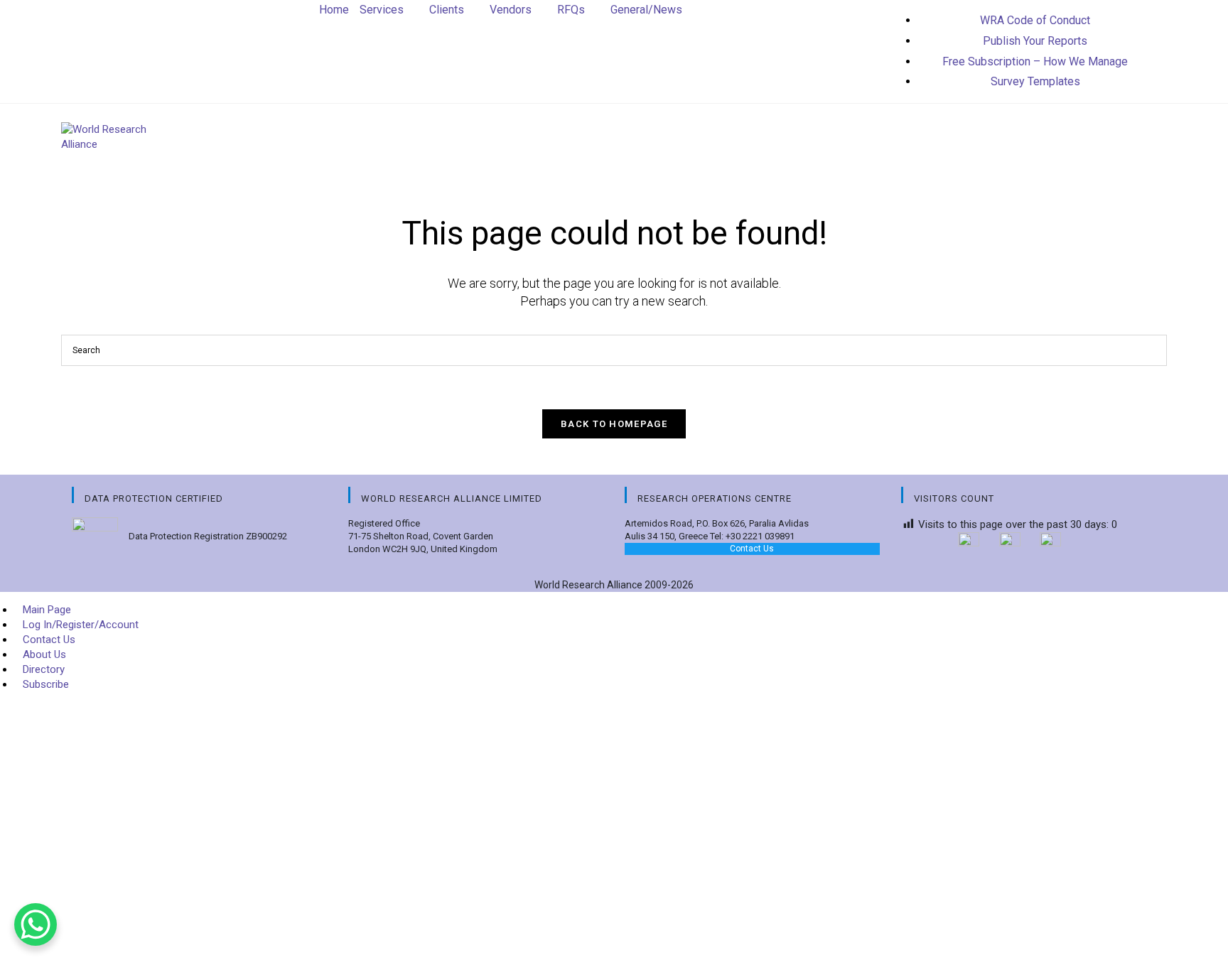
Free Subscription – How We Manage (1035, 61)
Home (334, 9)
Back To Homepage (614, 424)
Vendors (511, 9)
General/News (646, 9)
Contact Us (752, 549)
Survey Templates (1035, 81)
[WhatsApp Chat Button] (35, 924)
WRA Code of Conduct (1035, 20)
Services (382, 9)
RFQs (571, 9)
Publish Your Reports (1035, 41)
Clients (446, 9)
